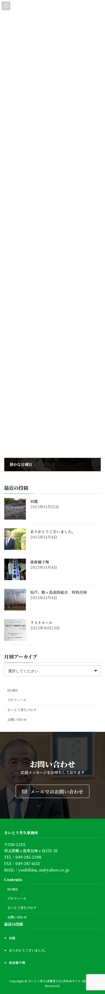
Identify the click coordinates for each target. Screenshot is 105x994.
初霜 (34, 501)
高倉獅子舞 (39, 562)
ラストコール (41, 622)
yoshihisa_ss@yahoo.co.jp (43, 870)
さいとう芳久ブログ (21, 709)
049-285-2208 (28, 857)
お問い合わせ (17, 719)
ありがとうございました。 (52, 531)
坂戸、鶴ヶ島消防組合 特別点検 (58, 592)
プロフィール (16, 700)
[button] (52, 791)
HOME (12, 690)
